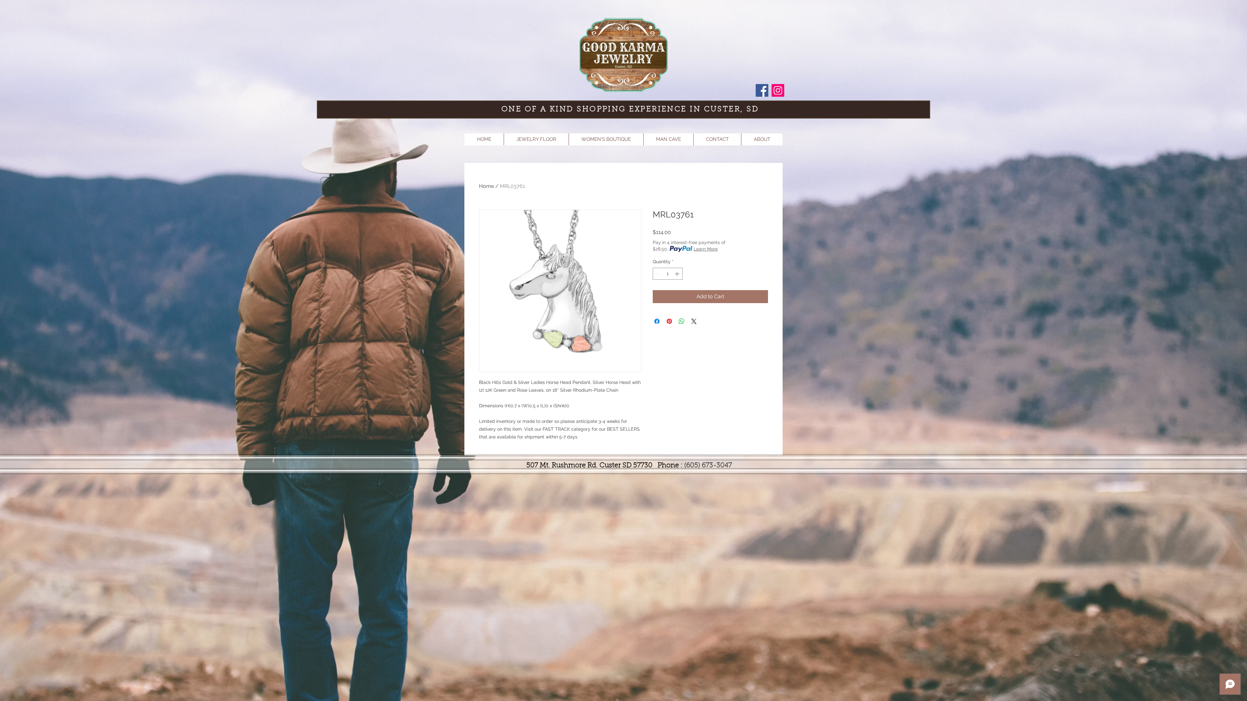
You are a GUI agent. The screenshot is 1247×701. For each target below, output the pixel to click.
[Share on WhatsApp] (682, 321)
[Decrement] (658, 273)
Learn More (706, 249)
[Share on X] (694, 321)
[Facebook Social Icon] (762, 90)
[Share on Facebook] (657, 321)
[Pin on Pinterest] (669, 321)
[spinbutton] (668, 273)
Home (486, 186)
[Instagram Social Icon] (778, 90)
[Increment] (678, 273)
